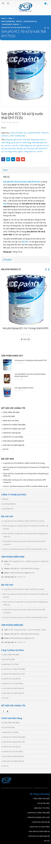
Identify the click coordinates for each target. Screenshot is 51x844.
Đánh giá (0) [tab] (7, 259)
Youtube (7, 711)
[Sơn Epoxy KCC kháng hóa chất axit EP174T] (7, 365)
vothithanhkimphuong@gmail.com (22, 573)
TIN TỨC (6, 449)
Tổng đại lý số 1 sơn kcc (33, 151)
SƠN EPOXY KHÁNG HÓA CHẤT (14, 429)
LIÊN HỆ (5, 499)
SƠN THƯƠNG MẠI (17, 136)
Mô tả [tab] (5, 170)
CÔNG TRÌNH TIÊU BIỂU (11, 412)
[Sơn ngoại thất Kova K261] (7, 392)
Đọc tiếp (26, 339)
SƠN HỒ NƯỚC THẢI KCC (38, 133)
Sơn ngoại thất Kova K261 (24, 388)
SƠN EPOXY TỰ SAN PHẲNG (13, 437)
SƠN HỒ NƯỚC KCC (19, 133)
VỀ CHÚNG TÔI (8, 509)
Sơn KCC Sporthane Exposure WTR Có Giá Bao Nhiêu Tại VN (25, 486)
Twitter (8, 159)
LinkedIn (13, 159)
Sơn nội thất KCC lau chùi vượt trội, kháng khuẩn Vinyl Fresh (30, 375)
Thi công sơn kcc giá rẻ (13, 151)
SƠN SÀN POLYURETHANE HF (13, 441)
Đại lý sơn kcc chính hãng (21, 142)
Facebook (3, 159)
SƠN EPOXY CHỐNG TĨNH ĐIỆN (14, 425)
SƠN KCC (5, 136)
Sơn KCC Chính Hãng (20, 145)
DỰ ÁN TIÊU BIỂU (9, 416)
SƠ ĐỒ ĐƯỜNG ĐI (9, 504)
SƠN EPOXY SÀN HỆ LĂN (12, 433)
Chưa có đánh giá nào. (10, 122)
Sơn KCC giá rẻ (35, 145)
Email (23, 159)
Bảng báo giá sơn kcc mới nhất (17, 139)
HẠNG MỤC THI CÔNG (11, 420)
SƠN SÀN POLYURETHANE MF (13, 445)
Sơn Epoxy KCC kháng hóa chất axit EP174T (31, 360)
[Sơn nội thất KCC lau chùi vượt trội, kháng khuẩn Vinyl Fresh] (7, 378)
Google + (18, 159)
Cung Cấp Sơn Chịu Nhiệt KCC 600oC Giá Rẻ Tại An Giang (24, 463)
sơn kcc (8, 145)
